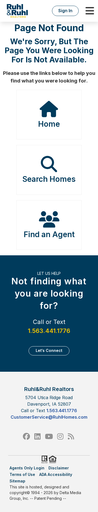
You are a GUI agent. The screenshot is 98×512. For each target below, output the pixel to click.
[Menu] (89, 11)
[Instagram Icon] (60, 436)
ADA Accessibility (55, 474)
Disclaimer (58, 468)
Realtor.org (44, 459)
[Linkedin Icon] (37, 436)
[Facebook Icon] (26, 436)
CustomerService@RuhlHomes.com (49, 417)
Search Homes (49, 179)
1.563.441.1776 (49, 330)
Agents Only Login (27, 468)
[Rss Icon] (71, 436)
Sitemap (17, 481)
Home (49, 124)
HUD (53, 459)
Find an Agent (49, 234)
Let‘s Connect (49, 350)
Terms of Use (22, 474)
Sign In (65, 10)
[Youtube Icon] (49, 436)
